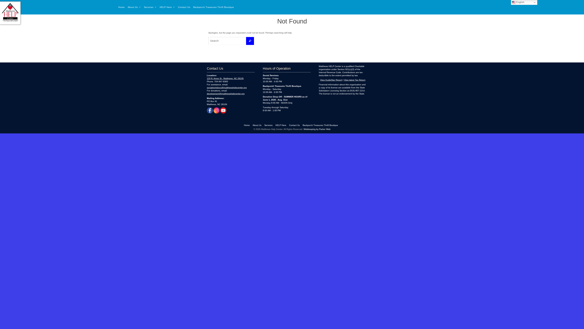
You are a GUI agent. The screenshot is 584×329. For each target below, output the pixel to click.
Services (148, 7)
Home (121, 7)
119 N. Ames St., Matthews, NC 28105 (225, 78)
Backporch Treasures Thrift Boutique (213, 7)
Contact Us (184, 7)
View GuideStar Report (331, 80)
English (520, 2)
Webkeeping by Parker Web (317, 129)
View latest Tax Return (354, 80)
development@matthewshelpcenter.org (226, 93)
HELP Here (166, 7)
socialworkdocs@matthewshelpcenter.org (227, 87)
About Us (133, 7)
